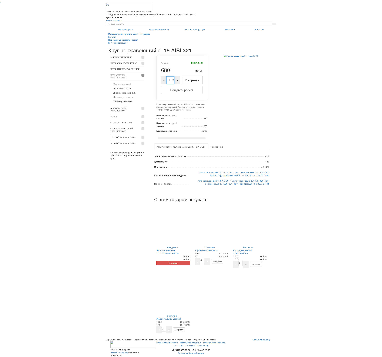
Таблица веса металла (214, 342)
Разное (113, 117)
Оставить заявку (261, 339)
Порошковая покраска (167, 342)
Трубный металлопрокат (122, 137)
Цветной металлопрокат (122, 143)
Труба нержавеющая (122, 101)
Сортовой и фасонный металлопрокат (121, 130)
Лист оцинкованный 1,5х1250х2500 (216, 172)
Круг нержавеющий (122, 84)
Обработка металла (159, 29)
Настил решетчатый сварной (125, 69)
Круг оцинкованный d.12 (231, 175)
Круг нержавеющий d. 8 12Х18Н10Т (251, 183)
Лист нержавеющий (122, 88)
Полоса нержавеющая (123, 97)
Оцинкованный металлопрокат (118, 109)
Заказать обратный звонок (191, 352)
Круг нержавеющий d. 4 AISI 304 (214, 180)
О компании (202, 345)
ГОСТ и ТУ (178, 345)
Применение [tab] (217, 146)
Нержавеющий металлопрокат (118, 76)
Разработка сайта (119, 352)
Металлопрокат (126, 29)
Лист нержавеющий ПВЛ (124, 93)
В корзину (192, 80)
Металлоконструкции (194, 29)
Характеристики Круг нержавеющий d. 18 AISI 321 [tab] (181, 146)
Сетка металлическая (121, 123)
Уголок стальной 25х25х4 (257, 175)
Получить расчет (181, 90)
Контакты (259, 29)
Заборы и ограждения (121, 57)
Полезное (230, 29)
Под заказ (173, 263)
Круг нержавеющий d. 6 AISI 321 (247, 180)
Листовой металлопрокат (123, 63)
